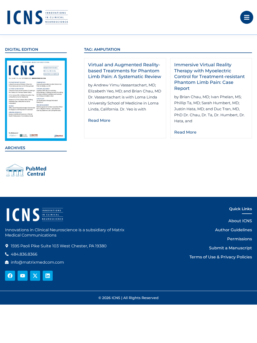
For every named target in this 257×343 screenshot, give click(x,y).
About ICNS (240, 220)
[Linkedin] (48, 276)
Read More (99, 120)
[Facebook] (10, 276)
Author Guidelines (233, 229)
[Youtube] (23, 276)
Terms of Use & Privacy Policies (220, 257)
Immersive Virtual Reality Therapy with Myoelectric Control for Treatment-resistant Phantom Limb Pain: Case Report (209, 76)
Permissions (239, 239)
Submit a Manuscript (230, 248)
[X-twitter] (35, 276)
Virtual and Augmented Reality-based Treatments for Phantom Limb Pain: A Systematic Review (124, 70)
